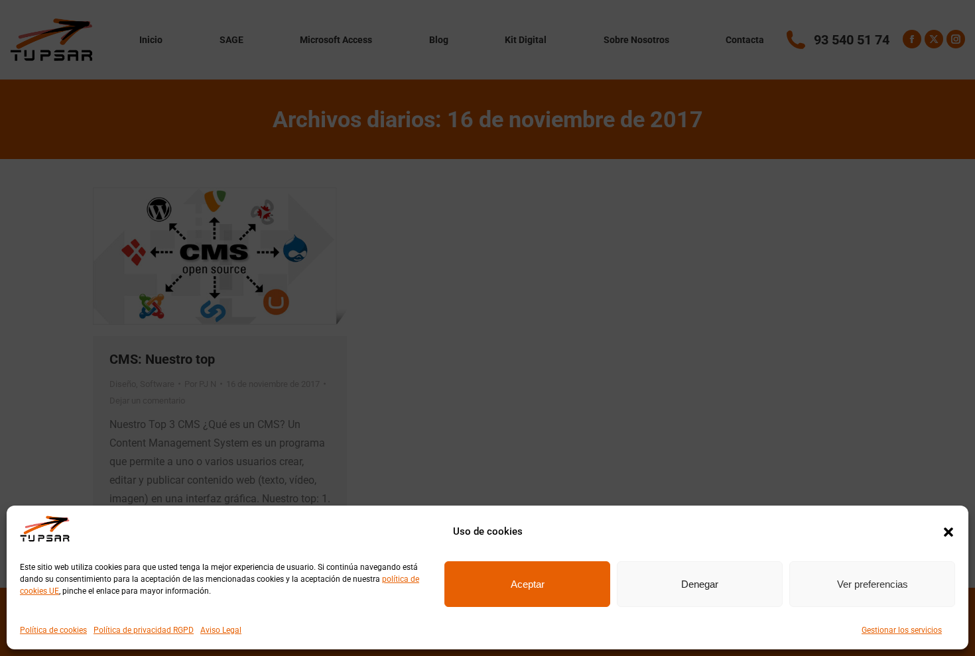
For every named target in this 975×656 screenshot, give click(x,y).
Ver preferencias (872, 584)
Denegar (699, 584)
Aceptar (528, 584)
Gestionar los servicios (902, 630)
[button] (948, 532)
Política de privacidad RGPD (144, 630)
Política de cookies (53, 630)
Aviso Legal (220, 630)
